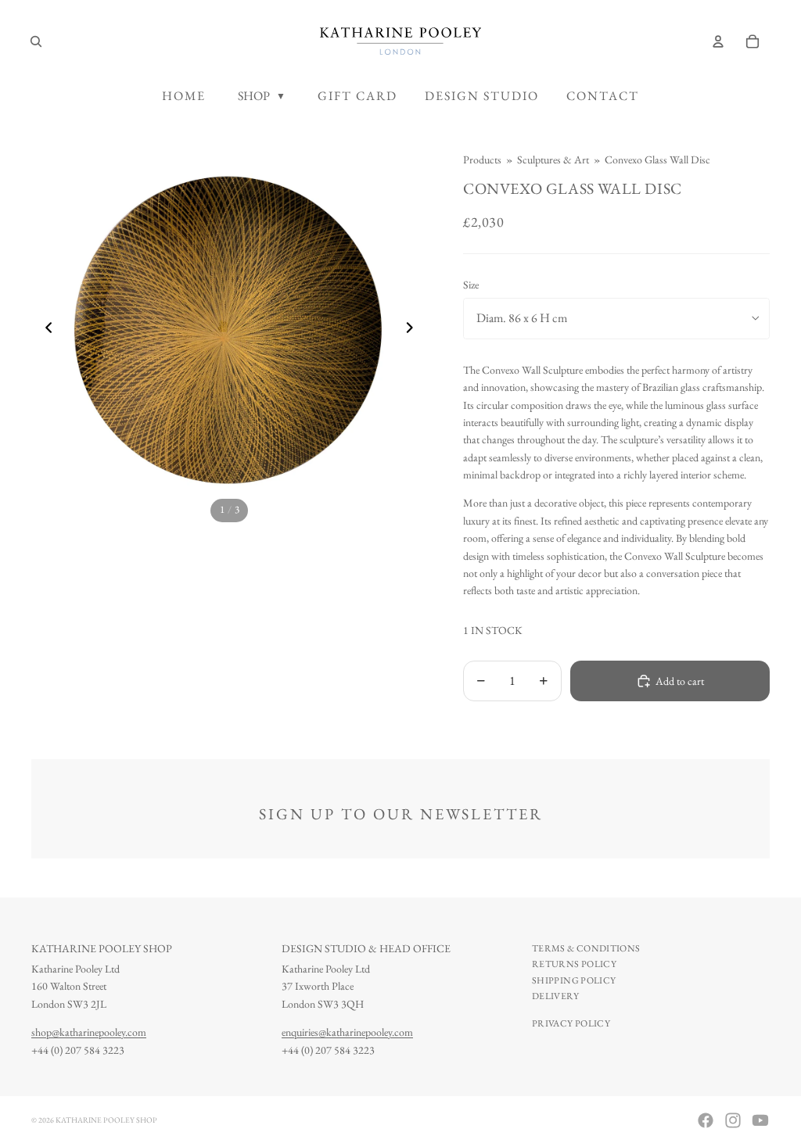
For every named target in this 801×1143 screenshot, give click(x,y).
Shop (262, 96)
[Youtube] (760, 1120)
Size (471, 285)
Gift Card (357, 96)
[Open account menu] (718, 41)
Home (184, 96)
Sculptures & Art (553, 159)
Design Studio (482, 96)
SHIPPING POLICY (574, 980)
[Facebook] (705, 1120)
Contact (602, 96)
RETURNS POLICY (574, 964)
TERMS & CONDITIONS (586, 948)
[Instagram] (733, 1120)
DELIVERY (555, 996)
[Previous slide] (44, 330)
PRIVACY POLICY (571, 1023)
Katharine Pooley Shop (106, 1120)
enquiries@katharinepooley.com (347, 1032)
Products (482, 159)
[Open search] (36, 41)
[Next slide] (414, 330)
